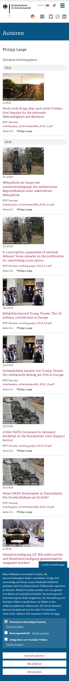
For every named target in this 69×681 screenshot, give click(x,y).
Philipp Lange (24, 131)
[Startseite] (18, 11)
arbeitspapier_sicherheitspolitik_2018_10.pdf (28, 506)
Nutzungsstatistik (19, 633)
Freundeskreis (33, 17)
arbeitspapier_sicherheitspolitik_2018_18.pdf (28, 384)
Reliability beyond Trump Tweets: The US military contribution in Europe (32, 315)
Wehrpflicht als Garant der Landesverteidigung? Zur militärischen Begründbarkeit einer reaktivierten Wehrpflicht (30, 188)
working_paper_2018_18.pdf (35, 323)
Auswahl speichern (34, 655)
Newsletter (43, 17)
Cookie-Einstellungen (53, 564)
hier (57, 613)
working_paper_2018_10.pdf (35, 445)
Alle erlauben (34, 671)
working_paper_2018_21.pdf (35, 265)
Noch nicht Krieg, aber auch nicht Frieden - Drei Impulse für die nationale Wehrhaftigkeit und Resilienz (33, 112)
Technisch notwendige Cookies (27, 622)
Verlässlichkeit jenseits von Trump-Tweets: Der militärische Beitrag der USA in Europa (33, 372)
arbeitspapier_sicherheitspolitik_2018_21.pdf (28, 204)
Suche (54, 5)
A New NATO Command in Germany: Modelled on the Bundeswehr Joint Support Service (34, 436)
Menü (62, 5)
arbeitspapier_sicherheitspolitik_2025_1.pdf (28, 126)
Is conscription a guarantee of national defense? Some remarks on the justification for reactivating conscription (33, 256)
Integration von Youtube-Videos (28, 639)
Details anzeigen (15, 626)
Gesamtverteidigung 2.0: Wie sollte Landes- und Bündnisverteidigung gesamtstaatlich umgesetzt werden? (33, 558)
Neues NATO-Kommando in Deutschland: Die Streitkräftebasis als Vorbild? (32, 495)
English (41, 5)
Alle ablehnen (34, 663)
